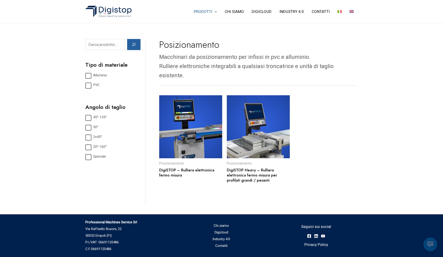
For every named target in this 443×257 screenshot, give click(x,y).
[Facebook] (309, 236)
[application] (214, 11)
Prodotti (203, 11)
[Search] (134, 44)
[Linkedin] (316, 236)
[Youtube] (323, 236)
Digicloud (262, 11)
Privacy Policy (316, 244)
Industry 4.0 (291, 11)
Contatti (321, 11)
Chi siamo (234, 11)
